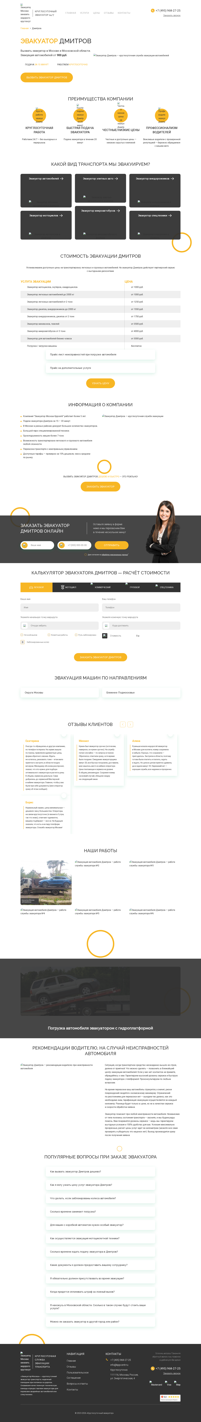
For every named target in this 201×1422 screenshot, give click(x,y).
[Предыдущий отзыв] (123, 724)
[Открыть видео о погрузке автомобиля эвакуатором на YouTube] (100, 991)
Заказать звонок (171, 15)
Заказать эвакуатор (100, 486)
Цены (96, 13)
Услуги (84, 13)
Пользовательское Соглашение (78, 1375)
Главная (70, 13)
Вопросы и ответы (77, 1383)
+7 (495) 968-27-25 (168, 10)
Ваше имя (25, 599)
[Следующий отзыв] (130, 724)
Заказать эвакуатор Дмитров (100, 657)
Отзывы (109, 13)
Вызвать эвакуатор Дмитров (46, 77)
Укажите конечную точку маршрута (120, 617)
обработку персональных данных (115, 555)
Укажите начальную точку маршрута (39, 617)
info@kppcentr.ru (119, 1364)
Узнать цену (100, 383)
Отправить (111, 545)
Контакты (124, 13)
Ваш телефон (109, 599)
